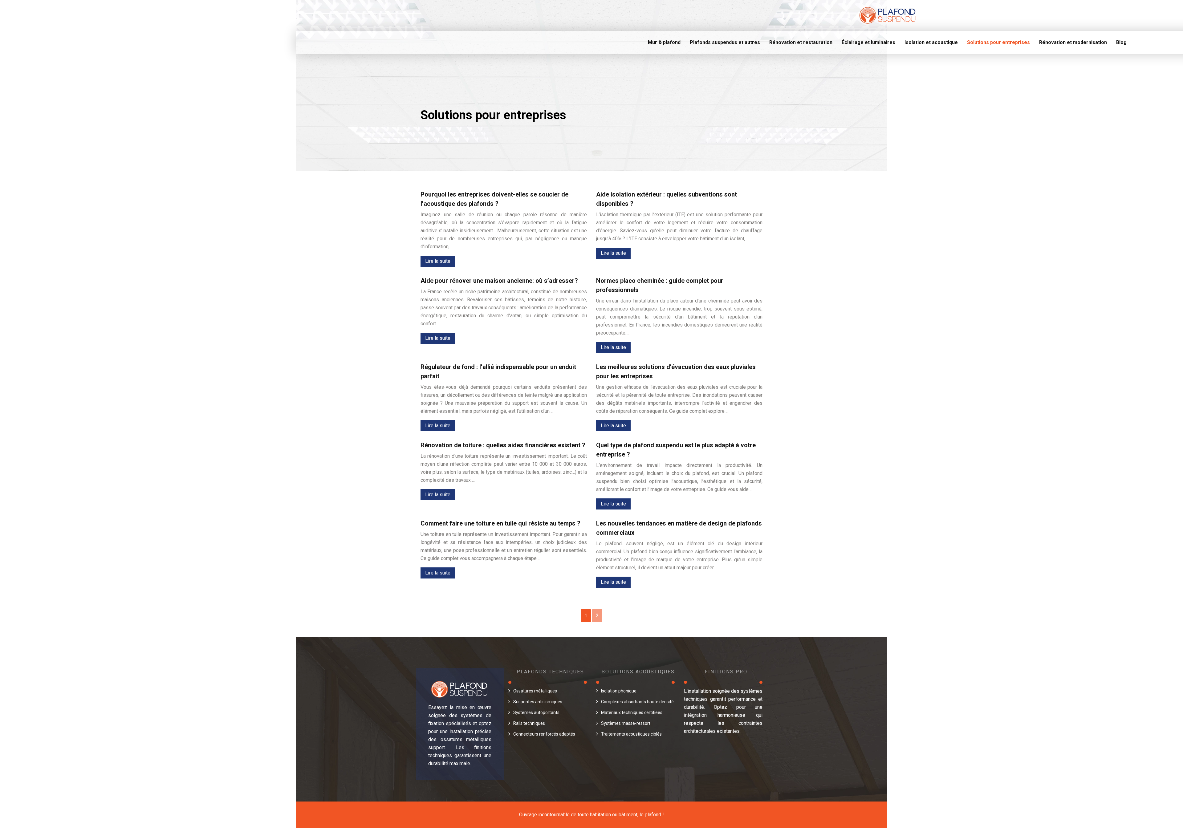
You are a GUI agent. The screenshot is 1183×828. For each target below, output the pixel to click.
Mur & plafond (664, 42)
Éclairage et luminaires (868, 42)
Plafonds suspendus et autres (725, 42)
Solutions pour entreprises (998, 42)
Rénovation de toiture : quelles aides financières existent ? (503, 445)
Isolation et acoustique (931, 42)
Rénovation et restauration (800, 42)
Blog (1121, 42)
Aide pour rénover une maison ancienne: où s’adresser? (499, 280)
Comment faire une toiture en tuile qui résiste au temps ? (500, 523)
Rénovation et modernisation (1073, 42)
